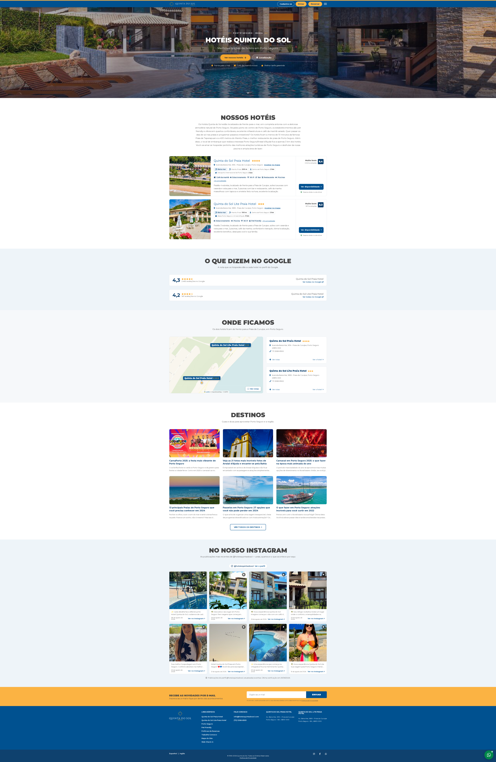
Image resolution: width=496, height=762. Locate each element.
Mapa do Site (207, 738)
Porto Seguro (207, 724)
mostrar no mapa (272, 165)
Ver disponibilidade (310, 187)
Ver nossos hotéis (233, 57)
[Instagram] (314, 754)
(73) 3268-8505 (240, 720)
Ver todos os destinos (247, 527)
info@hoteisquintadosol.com (246, 717)
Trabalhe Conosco (209, 735)
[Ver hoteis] (248, 92)
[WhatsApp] (326, 754)
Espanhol (173, 753)
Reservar (315, 4)
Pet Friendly (206, 727)
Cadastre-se (286, 4)
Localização (265, 57)
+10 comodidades (268, 221)
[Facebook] (319, 754)
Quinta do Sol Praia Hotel (232, 160)
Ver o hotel (317, 359)
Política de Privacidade (309, 700)
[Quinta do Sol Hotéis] (182, 4)
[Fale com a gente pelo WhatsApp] (488, 754)
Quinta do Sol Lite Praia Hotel (235, 204)
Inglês (182, 753)
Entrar (301, 4)
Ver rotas (276, 359)
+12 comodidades (220, 181)
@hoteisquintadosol (249, 566)
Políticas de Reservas (211, 731)
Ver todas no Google (312, 282)
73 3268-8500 (278, 351)
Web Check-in (207, 742)
